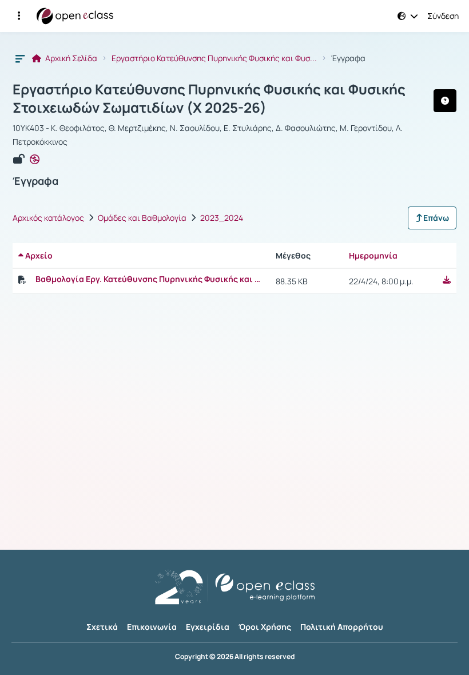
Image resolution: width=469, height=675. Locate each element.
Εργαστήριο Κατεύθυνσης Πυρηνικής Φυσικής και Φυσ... (214, 58)
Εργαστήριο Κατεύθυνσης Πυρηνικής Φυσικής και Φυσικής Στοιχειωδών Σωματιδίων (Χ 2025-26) (209, 98)
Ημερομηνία (373, 255)
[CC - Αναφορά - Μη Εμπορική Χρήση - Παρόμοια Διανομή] (34, 159)
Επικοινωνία (152, 626)
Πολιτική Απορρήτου (341, 626)
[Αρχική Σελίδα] (75, 16)
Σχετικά (102, 626)
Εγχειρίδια (207, 626)
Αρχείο (38, 255)
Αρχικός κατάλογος (48, 218)
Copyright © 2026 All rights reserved (235, 656)
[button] (18, 16)
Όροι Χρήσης (265, 626)
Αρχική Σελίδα (70, 58)
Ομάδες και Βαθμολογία (142, 218)
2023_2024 (221, 218)
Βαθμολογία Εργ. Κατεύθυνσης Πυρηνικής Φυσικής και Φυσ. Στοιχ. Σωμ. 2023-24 (149, 279)
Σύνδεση (443, 16)
